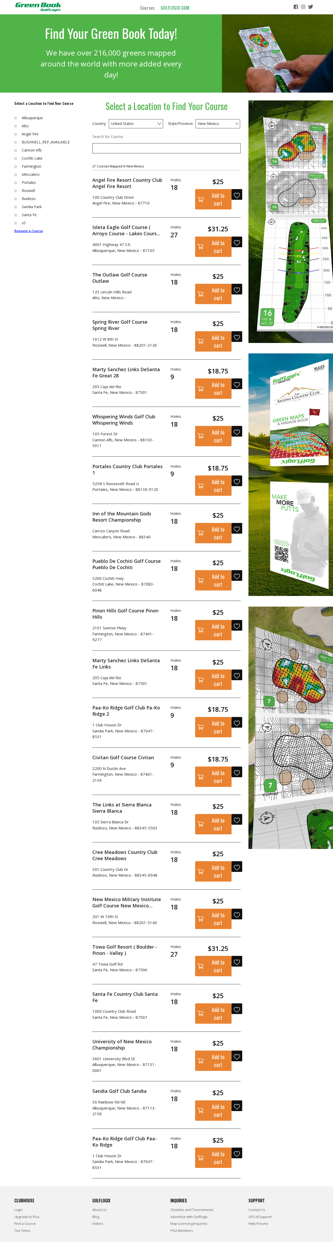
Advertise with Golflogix (189, 1216)
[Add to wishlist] (237, 194)
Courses (147, 7)
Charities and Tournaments (192, 1209)
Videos (97, 1223)
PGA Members (181, 1230)
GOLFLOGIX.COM (175, 7)
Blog (95, 1216)
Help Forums (258, 1223)
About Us (99, 1209)
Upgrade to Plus (27, 1216)
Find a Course (25, 1223)
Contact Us (256, 1209)
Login (18, 1209)
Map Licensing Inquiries (188, 1223)
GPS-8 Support (260, 1216)
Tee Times (22, 1230)
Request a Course (28, 230)
